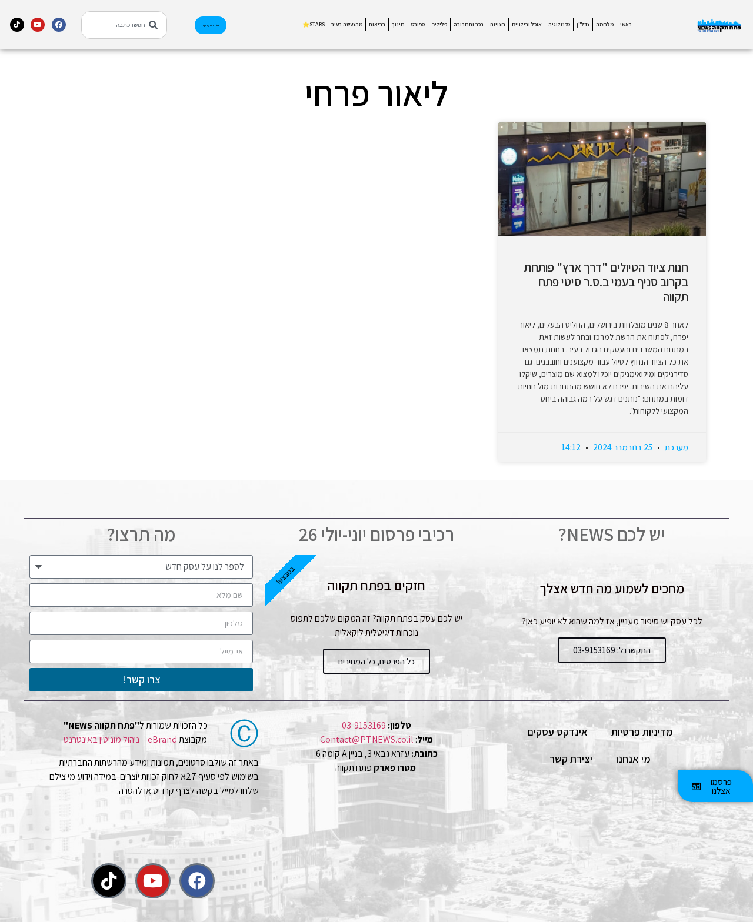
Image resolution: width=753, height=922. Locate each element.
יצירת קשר (570, 759)
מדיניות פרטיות (642, 732)
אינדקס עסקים (558, 732)
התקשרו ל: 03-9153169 (612, 650)
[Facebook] (59, 25)
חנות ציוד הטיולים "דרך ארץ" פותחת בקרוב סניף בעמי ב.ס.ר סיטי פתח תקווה (606, 282)
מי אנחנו (633, 759)
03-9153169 (364, 725)
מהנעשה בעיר (346, 24)
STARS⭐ (313, 24)
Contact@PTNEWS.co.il (367, 739)
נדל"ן (583, 24)
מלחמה (605, 24)
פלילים (439, 24)
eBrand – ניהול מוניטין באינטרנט (120, 739)
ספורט (418, 24)
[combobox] (124, 25)
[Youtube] (38, 25)
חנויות (497, 24)
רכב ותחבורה (469, 24)
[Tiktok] (17, 25)
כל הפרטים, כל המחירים (376, 661)
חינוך (398, 24)
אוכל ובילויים (527, 24)
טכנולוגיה (559, 24)
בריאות (377, 24)
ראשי (626, 24)
